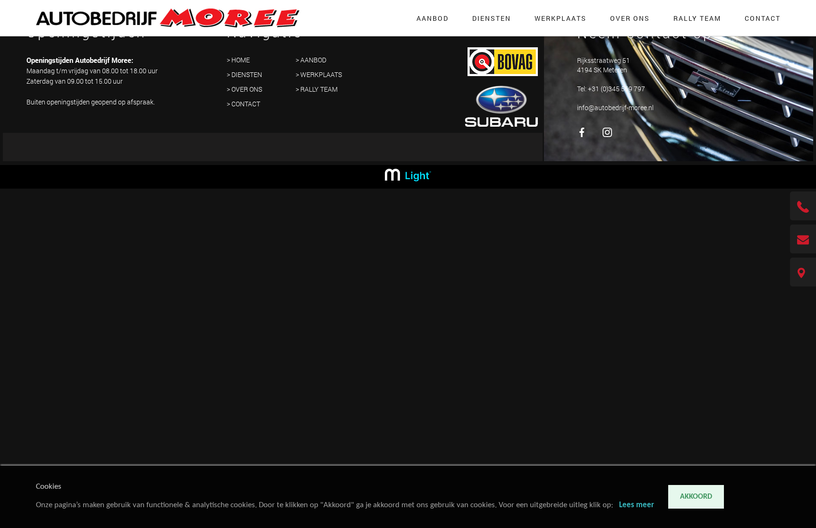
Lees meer (636, 505)
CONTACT (763, 18)
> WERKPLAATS (319, 74)
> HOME (238, 59)
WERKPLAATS (560, 18)
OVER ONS (630, 18)
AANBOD (432, 18)
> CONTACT (243, 103)
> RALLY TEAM (317, 89)
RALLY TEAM (697, 18)
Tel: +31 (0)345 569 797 (611, 88)
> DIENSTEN (244, 74)
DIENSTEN (491, 18)
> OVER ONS (244, 89)
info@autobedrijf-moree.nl (615, 107)
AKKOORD (696, 497)
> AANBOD (311, 59)
